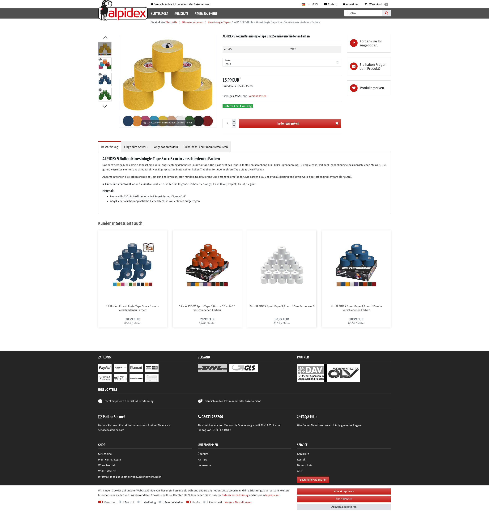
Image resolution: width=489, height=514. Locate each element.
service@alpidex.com (111, 429)
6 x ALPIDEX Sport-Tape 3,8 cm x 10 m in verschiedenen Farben (356, 308)
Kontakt (301, 459)
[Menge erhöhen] (234, 121)
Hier (299, 425)
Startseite (171, 22)
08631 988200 (212, 416)
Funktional (215, 502)
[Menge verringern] (234, 126)
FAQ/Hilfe (303, 453)
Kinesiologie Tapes (218, 22)
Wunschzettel (106, 465)
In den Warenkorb (288, 123)
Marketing (149, 502)
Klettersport (159, 13)
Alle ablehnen (344, 498)
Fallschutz (181, 13)
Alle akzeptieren (344, 491)
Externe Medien (174, 502)
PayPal (196, 502)
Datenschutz (304, 465)
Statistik (130, 502)
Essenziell (110, 502)
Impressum (204, 465)
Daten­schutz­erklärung (235, 495)
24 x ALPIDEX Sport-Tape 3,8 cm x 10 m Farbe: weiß (281, 306)
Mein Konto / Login (109, 459)
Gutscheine (105, 453)
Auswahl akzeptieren (344, 506)
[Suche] (386, 13)
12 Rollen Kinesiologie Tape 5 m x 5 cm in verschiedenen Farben (132, 308)
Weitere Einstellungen (238, 502)
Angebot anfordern (166, 146)
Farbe (227, 60)
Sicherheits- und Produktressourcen (206, 146)
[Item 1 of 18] (107, 72)
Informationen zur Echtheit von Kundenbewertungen (129, 476)
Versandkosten (257, 95)
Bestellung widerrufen (313, 479)
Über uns (203, 453)
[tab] (369, 43)
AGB (299, 471)
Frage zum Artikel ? (136, 146)
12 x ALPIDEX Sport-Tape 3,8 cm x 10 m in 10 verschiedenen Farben (207, 308)
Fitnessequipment (206, 13)
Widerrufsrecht (107, 471)
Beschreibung (109, 146)
